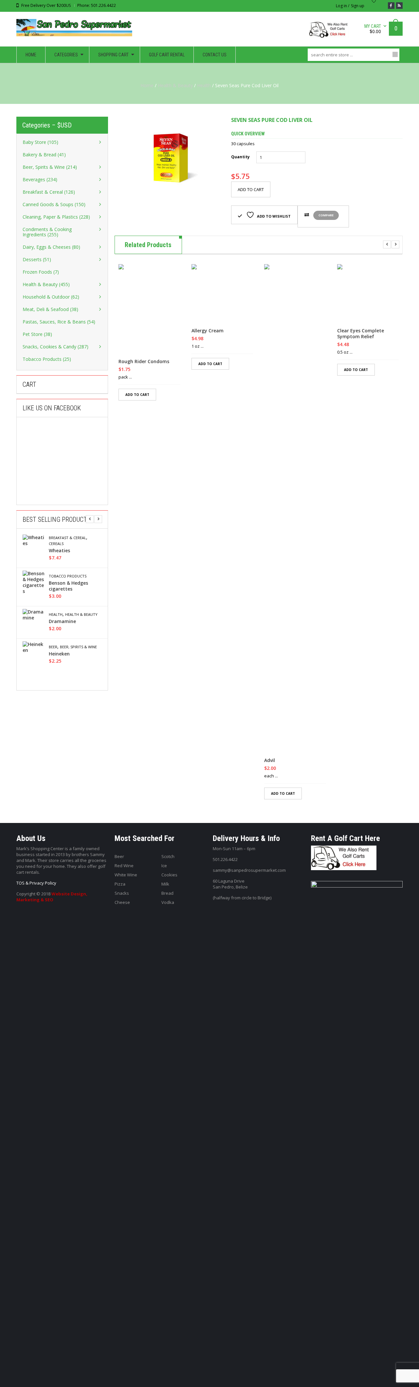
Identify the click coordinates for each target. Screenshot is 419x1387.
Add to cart (251, 189)
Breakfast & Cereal (67, 538)
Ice (164, 866)
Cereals (56, 543)
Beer (53, 647)
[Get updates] (399, 5)
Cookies (169, 875)
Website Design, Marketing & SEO (51, 897)
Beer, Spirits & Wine (78, 647)
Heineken (59, 654)
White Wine (126, 875)
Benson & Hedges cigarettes (68, 586)
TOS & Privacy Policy (36, 883)
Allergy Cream (207, 331)
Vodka (167, 902)
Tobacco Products (67, 576)
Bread (167, 893)
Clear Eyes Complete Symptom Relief (360, 334)
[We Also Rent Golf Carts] (331, 32)
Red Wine (124, 866)
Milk (165, 884)
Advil (269, 760)
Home (147, 85)
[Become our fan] (391, 5)
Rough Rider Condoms (143, 361)
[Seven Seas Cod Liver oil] (168, 158)
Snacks (122, 893)
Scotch (167, 856)
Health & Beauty (175, 85)
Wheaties (59, 551)
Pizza (120, 884)
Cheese (122, 902)
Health (204, 85)
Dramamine (62, 621)
